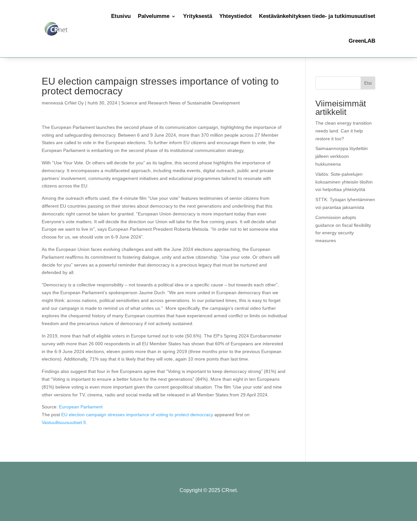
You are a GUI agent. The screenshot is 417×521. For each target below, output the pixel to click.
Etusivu (121, 16)
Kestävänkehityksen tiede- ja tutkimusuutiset (317, 16)
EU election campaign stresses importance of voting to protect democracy (137, 414)
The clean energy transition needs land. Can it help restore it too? (343, 130)
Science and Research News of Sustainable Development (180, 102)
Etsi (368, 83)
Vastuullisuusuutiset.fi (64, 422)
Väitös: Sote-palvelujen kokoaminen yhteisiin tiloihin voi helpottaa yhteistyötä (344, 181)
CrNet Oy (74, 102)
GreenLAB (362, 41)
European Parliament (81, 406)
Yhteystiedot (235, 16)
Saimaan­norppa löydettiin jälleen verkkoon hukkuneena (341, 156)
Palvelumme (153, 16)
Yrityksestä (197, 16)
